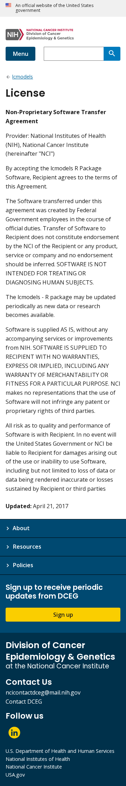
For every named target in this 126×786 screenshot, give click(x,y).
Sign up (63, 614)
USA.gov (15, 774)
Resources (27, 546)
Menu (20, 54)
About (21, 528)
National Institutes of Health (38, 759)
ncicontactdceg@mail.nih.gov (43, 692)
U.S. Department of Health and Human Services (60, 751)
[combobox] (74, 54)
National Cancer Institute (34, 766)
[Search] (112, 54)
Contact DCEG (24, 701)
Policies (23, 565)
